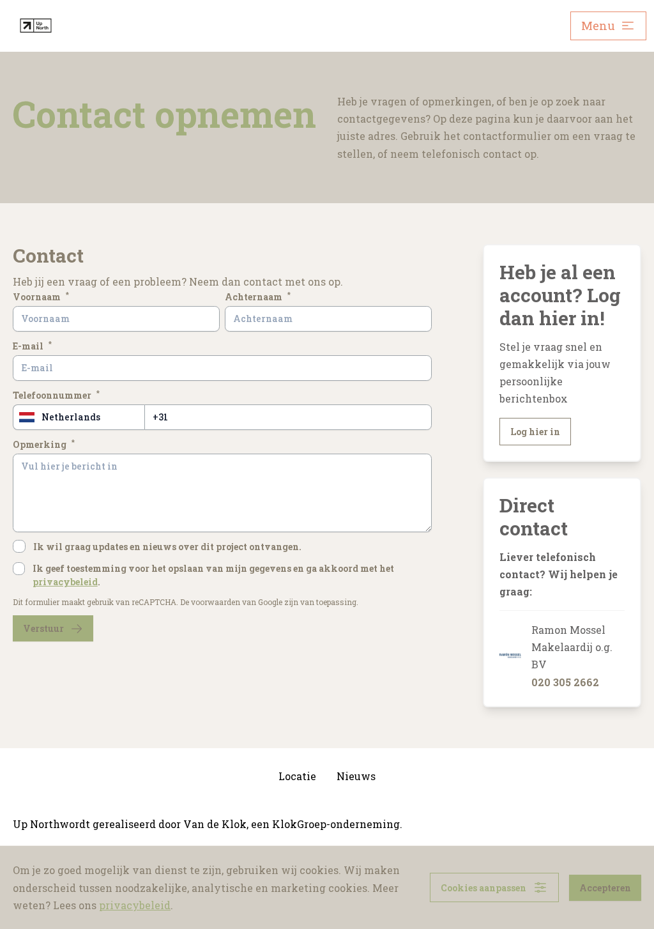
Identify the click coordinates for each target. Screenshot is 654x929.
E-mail (32, 345)
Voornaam (41, 296)
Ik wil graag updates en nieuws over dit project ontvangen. (167, 547)
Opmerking (44, 444)
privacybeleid (65, 582)
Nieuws (356, 776)
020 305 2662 (565, 682)
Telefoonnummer (56, 394)
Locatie (297, 776)
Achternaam (258, 296)
